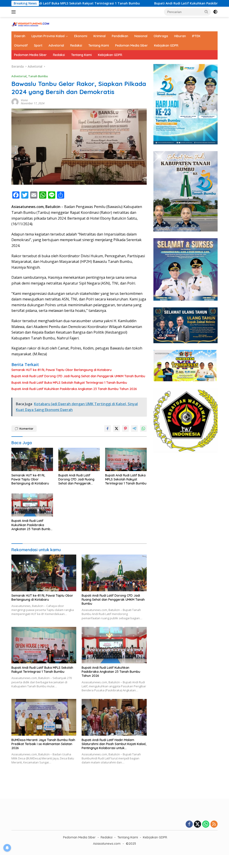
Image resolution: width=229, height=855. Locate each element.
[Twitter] (197, 824)
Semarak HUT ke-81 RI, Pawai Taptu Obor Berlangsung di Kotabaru (61, 370)
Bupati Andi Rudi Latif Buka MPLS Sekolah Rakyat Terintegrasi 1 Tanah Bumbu (69, 383)
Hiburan (180, 36)
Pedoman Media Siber (131, 45)
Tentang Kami (98, 45)
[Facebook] (189, 824)
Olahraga (161, 36)
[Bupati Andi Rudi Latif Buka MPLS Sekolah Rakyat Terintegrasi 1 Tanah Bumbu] (126, 459)
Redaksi (76, 45)
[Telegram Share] (134, 428)
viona (24, 100)
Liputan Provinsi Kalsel (48, 36)
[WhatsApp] (205, 824)
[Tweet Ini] (116, 428)
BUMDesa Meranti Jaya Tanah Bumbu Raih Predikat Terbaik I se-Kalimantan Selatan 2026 (43, 744)
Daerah (19, 36)
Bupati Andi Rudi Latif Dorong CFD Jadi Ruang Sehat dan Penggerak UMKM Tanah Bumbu (78, 376)
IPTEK (196, 36)
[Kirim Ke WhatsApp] (143, 428)
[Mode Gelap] (215, 12)
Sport (38, 45)
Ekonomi (80, 36)
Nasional (140, 36)
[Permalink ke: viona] (15, 101)
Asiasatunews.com (107, 844)
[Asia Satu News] (30, 24)
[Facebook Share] (107, 428)
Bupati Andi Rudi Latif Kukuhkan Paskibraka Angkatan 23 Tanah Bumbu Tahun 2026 (74, 389)
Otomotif (21, 45)
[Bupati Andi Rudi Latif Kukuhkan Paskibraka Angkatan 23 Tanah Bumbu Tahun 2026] (32, 505)
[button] (206, 11)
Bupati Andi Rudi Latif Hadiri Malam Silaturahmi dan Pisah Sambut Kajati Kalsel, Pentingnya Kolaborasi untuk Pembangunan (114, 744)
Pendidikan (120, 36)
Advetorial (56, 45)
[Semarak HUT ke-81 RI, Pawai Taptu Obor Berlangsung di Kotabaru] (32, 459)
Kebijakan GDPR (166, 45)
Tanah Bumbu (38, 76)
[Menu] (14, 12)
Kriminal (99, 36)
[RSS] (214, 824)
